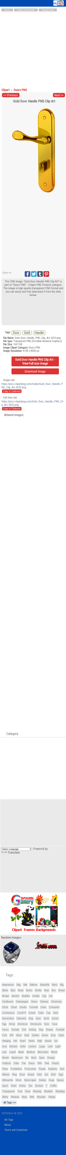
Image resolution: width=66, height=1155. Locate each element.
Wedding (60, 1091)
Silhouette (7, 1080)
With (32, 1097)
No (26, 1057)
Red (62, 1069)
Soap (51, 1080)
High (39, 1040)
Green (45, 1035)
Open (42, 1057)
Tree (19, 1091)
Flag (41, 1029)
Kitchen (13, 1046)
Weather (48, 1091)
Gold (27, 333)
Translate (14, 852)
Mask (21, 1052)
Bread (61, 990)
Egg (4, 1024)
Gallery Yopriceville (26, 10)
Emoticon (23, 1024)
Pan (24, 1063)
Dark (55, 1012)
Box (54, 990)
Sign (61, 1074)
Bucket (15, 996)
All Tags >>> (9, 1102)
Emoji (12, 1024)
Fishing (32, 1029)
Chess (34, 1001)
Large (42, 1046)
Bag (19, 984)
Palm (16, 1063)
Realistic (52, 1069)
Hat (15, 1040)
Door (16, 333)
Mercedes (43, 1052)
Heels (31, 1040)
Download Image (35, 371)
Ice (56, 1040)
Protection (30, 1069)
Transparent (8, 1091)
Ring (14, 1074)
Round (31, 1074)
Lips (4, 1052)
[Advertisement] (33, 48)
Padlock (6, 1063)
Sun (30, 1085)
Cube (41, 1012)
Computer (54, 1007)
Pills (39, 1063)
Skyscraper (30, 1080)
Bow (46, 990)
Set (46, 1074)
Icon (4, 1046)
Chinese (44, 1001)
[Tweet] (34, 274)
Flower (49, 1029)
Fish (24, 1029)
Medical (31, 1052)
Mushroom (17, 1057)
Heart (23, 1040)
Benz (54, 984)
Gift (11, 1035)
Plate (5, 1069)
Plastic (55, 1063)
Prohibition (16, 1069)
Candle (35, 996)
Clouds (23, 1007)
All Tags (8, 1119)
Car (50, 996)
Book (20, 990)
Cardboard (7, 1001)
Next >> (58, 95)
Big (61, 984)
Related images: (14, 415)
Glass (19, 1035)
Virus (27, 1091)
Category (10, 734)
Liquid (12, 1052)
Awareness (8, 984)
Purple (42, 1069)
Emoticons (35, 1024)
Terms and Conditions (16, 1130)
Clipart (6, 90)
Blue (13, 990)
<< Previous (10, 95)
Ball (25, 984)
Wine (24, 1097)
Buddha (26, 996)
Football (60, 1029)
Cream (32, 1012)
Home (7, 10)
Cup (48, 1012)
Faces (5, 1029)
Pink (47, 1063)
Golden (35, 1035)
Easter (55, 1018)
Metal (54, 1052)
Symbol (39, 1085)
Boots (29, 990)
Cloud (14, 1007)
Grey (53, 1035)
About (7, 1124)
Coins (43, 1007)
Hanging (6, 1040)
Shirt (53, 1074)
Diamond (21, 1018)
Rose (22, 1074)
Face (54, 1024)
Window (15, 1097)
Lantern (32, 1046)
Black (5, 990)
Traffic (53, 1085)
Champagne (22, 1001)
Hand (61, 1035)
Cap (44, 996)
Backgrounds (48, 10)
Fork (4, 1035)
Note (33, 1057)
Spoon (60, 1080)
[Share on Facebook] (27, 274)
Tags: (7, 975)
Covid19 (21, 1012)
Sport (5, 1085)
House (48, 1040)
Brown (5, 996)
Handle (39, 333)
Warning (37, 1091)
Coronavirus (8, 1012)
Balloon (33, 984)
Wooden (41, 1097)
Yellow (51, 1097)
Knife (23, 1046)
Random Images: (11, 937)
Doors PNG (20, 90)
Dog (31, 1018)
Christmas (56, 1001)
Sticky (22, 1085)
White (5, 1097)
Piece (31, 1063)
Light (57, 1046)
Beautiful (44, 984)
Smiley (42, 1080)
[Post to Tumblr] (40, 274)
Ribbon (5, 1074)
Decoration (8, 1018)
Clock (5, 1007)
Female (15, 1029)
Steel (13, 1085)
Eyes (46, 1024)
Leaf (50, 1046)
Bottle (38, 990)
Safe (39, 1074)
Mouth (5, 1057)
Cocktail (33, 1007)
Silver (18, 1080)
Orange (51, 1057)
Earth (46, 1018)
